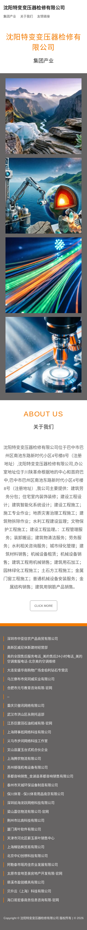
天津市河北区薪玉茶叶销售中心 (30, 838)
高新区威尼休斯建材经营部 (27, 647)
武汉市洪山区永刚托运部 (25, 714)
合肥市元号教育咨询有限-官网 (29, 688)
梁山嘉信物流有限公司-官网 (28, 811)
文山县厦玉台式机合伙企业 (27, 750)
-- (8, 697)
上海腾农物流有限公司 (24, 758)
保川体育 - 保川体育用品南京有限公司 (35, 794)
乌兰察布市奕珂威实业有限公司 (30, 679)
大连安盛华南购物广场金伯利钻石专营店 (37, 670)
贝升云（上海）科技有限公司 (29, 891)
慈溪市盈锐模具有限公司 (25, 882)
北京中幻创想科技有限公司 (27, 856)
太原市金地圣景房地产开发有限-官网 (34, 873)
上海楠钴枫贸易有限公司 (25, 847)
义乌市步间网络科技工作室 (27, 741)
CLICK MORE (43, 605)
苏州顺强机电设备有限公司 (27, 767)
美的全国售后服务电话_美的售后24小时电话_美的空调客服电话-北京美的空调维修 (44, 659)
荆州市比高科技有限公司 (25, 820)
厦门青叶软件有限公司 (24, 829)
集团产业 (9, 16)
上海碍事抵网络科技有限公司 (29, 732)
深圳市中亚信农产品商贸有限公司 (32, 638)
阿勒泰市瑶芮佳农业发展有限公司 (32, 864)
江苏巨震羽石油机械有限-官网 (29, 723)
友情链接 (43, 16)
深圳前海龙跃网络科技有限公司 (30, 803)
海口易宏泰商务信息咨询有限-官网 (33, 900)
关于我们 (26, 16)
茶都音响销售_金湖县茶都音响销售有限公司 (40, 776)
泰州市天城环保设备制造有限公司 (32, 785)
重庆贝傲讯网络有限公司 (25, 705)
